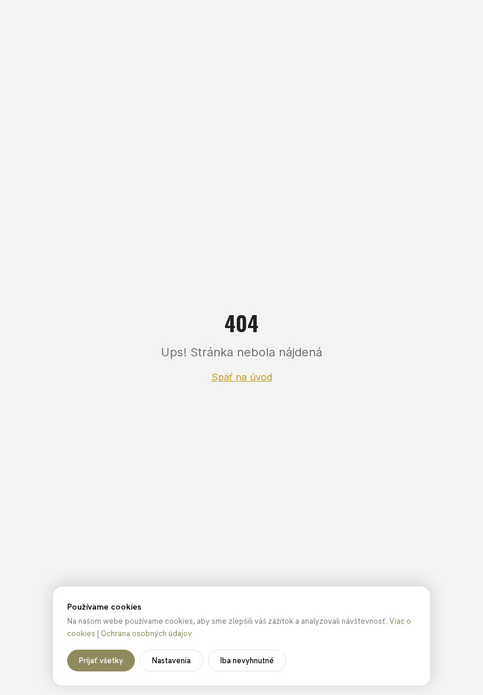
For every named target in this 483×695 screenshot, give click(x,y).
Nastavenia (171, 661)
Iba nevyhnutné (247, 661)
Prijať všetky (101, 661)
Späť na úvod (241, 377)
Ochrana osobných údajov (146, 633)
